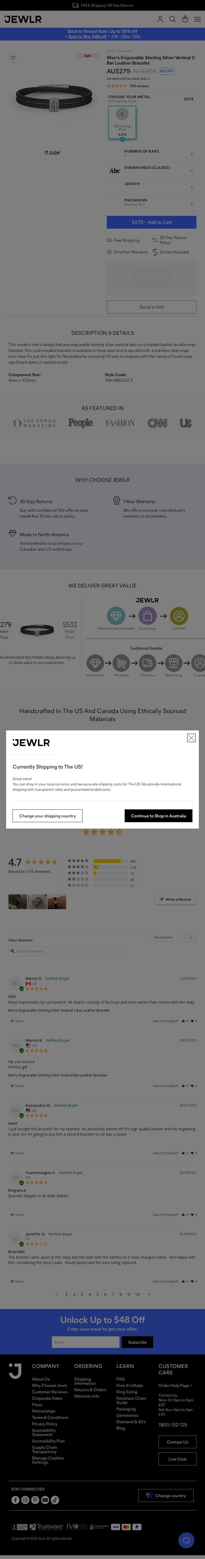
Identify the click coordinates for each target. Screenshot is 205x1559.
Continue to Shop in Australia (158, 816)
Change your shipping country (47, 816)
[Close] (191, 738)
